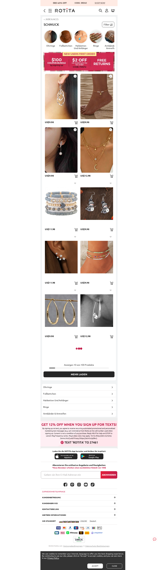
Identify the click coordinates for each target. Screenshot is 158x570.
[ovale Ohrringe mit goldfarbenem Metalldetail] (61, 310)
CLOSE (114, 566)
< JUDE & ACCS (51, 19)
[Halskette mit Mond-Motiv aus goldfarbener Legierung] (96, 150)
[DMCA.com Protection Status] (79, 539)
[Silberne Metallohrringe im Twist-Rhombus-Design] (61, 96)
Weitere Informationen (54, 515)
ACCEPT (95, 566)
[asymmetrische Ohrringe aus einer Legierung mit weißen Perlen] (61, 150)
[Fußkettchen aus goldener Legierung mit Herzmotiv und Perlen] (96, 96)
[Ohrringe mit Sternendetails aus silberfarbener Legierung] (61, 257)
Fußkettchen (49, 394)
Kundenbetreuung (51, 497)
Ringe (46, 407)
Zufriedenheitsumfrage (53, 492)
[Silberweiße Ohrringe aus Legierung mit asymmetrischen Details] (96, 310)
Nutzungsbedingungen (73, 546)
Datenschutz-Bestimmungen (97, 546)
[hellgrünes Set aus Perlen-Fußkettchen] (96, 257)
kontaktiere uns (50, 509)
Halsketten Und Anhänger (55, 400)
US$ (81, 521)
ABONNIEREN (109, 475)
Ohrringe (47, 387)
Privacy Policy (53, 558)
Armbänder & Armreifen (54, 413)
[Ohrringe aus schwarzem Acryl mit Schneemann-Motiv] (96, 203)
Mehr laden (79, 374)
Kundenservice (50, 503)
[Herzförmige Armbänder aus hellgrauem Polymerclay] (61, 203)
